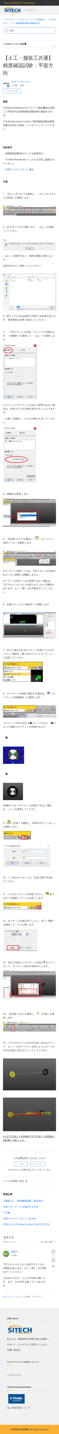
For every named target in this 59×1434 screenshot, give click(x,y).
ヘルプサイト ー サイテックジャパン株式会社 (24, 19)
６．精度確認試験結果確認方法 (25, 23)
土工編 (6, 1212)
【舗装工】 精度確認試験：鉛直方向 (23, 1200)
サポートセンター (20, 81)
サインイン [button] (48, 2)
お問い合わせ (13, 1349)
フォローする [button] (12, 91)
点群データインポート (17, 169)
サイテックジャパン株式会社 (13, 10)
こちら (27, 125)
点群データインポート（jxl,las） (20, 1218)
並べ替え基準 (47, 1242)
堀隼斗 (14, 1251)
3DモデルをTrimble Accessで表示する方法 (26, 1224)
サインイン (8, 1296)
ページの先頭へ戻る (13, 1180)
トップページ (13, 1375)
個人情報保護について (19, 1407)
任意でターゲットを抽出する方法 (20, 1206)
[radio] (21, 1164)
